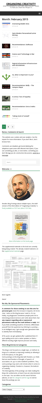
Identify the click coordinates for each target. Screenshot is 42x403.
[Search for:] (21, 162)
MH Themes (23, 397)
